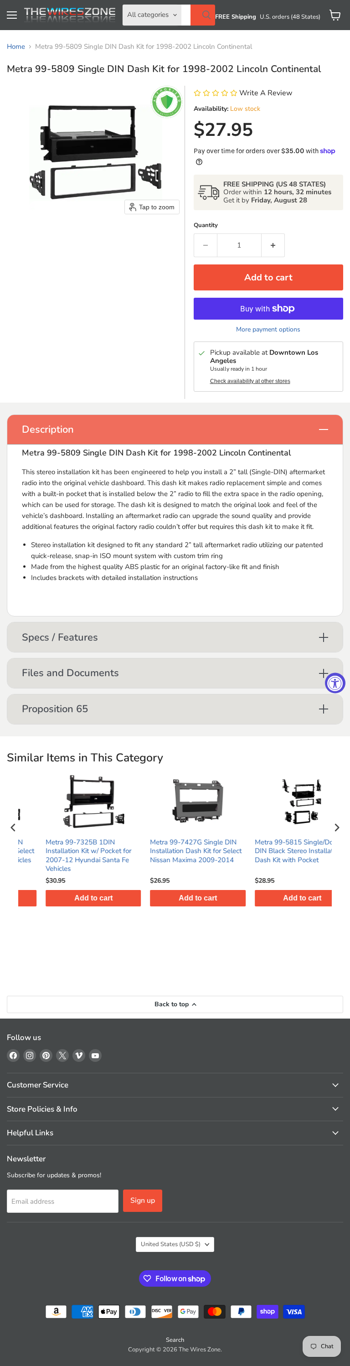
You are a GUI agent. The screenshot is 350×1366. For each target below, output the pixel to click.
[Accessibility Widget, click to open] (335, 683)
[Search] (202, 15)
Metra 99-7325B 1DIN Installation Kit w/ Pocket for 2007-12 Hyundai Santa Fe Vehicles (66, 856)
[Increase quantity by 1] (273, 245)
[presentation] (13, 827)
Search (175, 1340)
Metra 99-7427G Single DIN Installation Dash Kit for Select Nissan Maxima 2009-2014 (173, 851)
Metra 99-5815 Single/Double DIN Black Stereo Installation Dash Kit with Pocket (278, 851)
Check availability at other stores (250, 381)
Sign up (142, 1200)
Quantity (206, 225)
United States (171, 1244)
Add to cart (71, 898)
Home (16, 47)
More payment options (268, 329)
